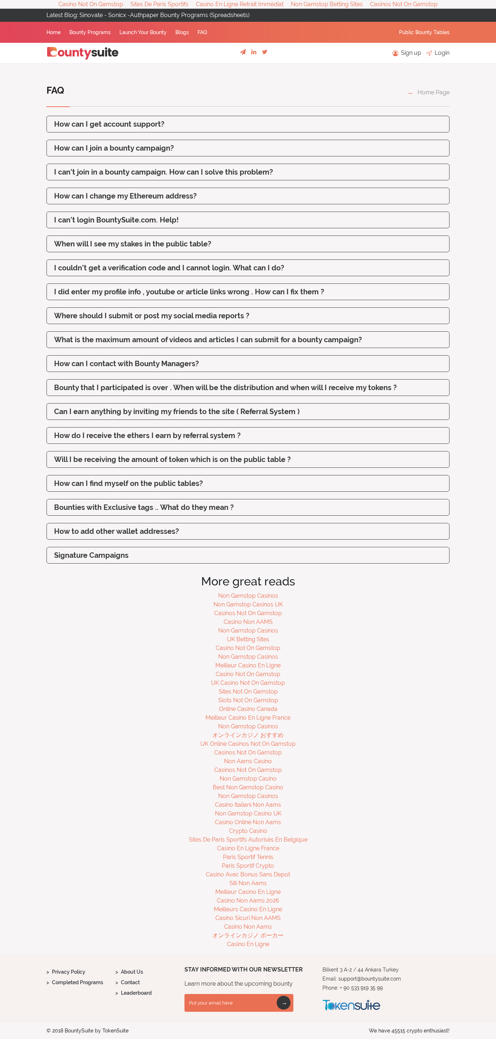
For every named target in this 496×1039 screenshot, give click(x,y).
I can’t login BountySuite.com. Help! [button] (116, 220)
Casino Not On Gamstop (248, 648)
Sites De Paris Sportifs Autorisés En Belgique (248, 839)
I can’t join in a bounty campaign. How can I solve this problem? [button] (163, 172)
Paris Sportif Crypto (248, 865)
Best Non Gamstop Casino (248, 787)
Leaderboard (136, 993)
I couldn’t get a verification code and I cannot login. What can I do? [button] (169, 267)
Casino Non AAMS (248, 621)
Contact (130, 982)
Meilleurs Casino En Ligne (248, 909)
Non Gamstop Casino (248, 778)
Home (54, 32)
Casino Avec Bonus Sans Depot (248, 874)
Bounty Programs (90, 32)
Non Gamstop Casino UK (248, 813)
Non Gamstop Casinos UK (248, 604)
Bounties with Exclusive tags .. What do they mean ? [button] (144, 507)
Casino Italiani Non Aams (248, 804)
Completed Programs (77, 982)
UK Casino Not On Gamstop (248, 682)
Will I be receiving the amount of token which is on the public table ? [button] (172, 459)
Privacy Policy (68, 972)
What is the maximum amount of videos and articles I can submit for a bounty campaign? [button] (208, 339)
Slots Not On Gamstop (248, 700)
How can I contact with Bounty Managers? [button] (126, 363)
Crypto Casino (248, 830)
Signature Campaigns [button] (91, 555)
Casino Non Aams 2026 (248, 900)
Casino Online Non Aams (248, 822)
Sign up (410, 52)
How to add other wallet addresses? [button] (116, 531)
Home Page (434, 92)
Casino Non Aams (248, 926)
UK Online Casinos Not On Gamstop (248, 743)
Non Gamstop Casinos (248, 595)
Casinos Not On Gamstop (248, 613)
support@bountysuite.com (369, 979)
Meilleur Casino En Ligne (248, 665)
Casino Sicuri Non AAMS (248, 918)
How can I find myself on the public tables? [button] (128, 483)
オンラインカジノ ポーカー (248, 935)
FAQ (202, 32)
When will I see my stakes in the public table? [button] (132, 244)
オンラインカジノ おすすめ (248, 735)
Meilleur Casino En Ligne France (248, 717)
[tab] (248, 124)
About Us (132, 972)
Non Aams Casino (248, 761)
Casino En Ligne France (248, 848)
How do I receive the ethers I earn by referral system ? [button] (147, 435)
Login (441, 52)
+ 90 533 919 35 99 (361, 988)
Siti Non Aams (248, 883)
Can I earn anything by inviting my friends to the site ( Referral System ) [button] (177, 411)
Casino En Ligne (248, 944)
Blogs (182, 32)
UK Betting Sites (248, 639)
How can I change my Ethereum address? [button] (125, 196)
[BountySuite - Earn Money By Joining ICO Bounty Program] (82, 53)
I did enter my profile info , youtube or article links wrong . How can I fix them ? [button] (189, 291)
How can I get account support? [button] (109, 124)
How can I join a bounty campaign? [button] (114, 148)
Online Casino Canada (248, 708)
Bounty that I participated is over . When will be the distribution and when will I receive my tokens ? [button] (225, 387)
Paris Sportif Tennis (248, 857)
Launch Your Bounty (143, 32)
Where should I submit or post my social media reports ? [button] (151, 315)
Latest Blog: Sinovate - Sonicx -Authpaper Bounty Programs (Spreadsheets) (147, 15)
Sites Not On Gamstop (248, 691)
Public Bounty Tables (424, 32)
